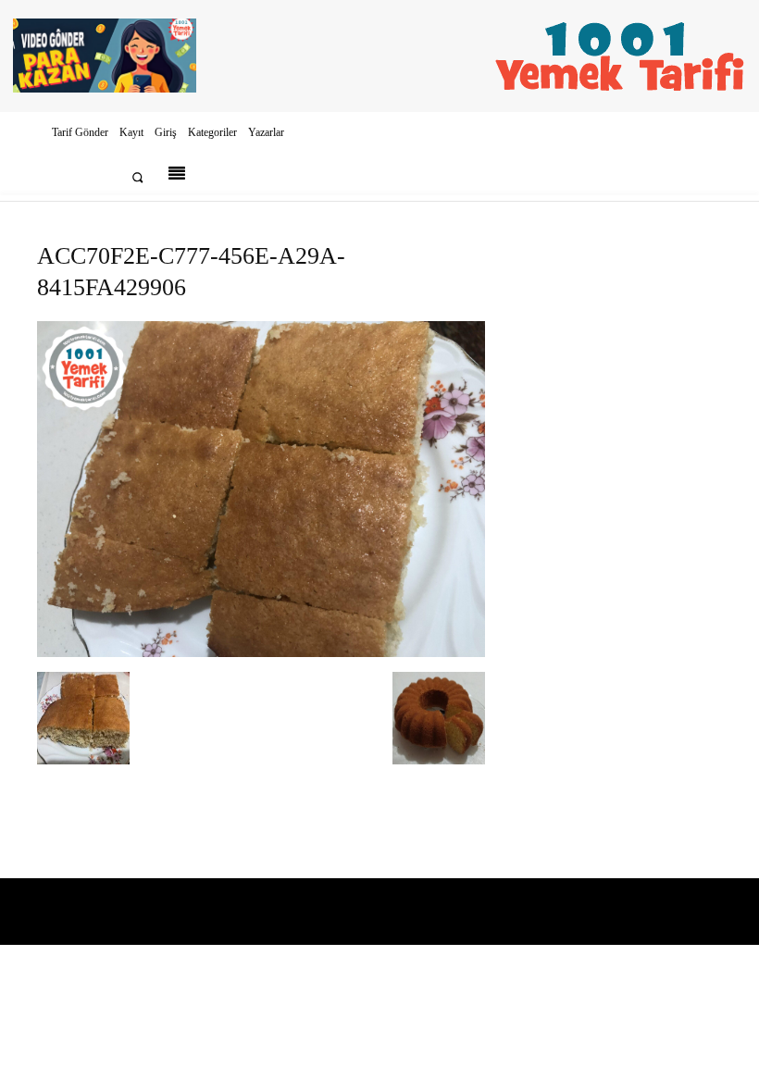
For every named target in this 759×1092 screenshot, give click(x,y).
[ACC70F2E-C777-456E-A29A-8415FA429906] (261, 653)
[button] (137, 177)
